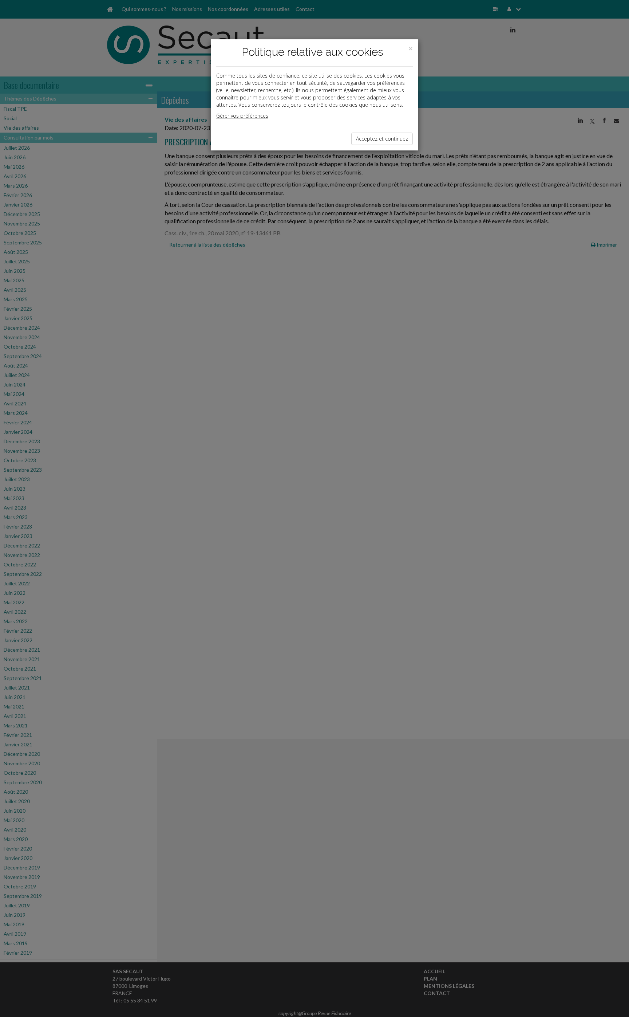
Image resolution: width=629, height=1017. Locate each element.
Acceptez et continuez (382, 138)
